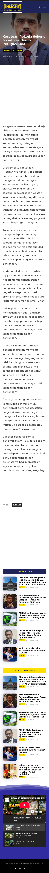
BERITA (7, 51)
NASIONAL (17, 51)
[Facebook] (15, 868)
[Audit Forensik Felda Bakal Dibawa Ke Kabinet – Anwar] (10, 654)
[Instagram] (20, 868)
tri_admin (22, 56)
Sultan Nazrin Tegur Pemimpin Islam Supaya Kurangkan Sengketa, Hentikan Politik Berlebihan (31, 769)
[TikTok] (24, 868)
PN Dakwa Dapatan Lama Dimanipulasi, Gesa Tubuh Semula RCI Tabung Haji (32, 615)
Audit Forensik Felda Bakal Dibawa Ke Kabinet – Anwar (32, 650)
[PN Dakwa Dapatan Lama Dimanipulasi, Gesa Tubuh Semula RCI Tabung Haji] (10, 619)
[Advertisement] (24, 90)
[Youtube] (33, 868)
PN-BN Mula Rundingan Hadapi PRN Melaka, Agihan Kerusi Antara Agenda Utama (31, 634)
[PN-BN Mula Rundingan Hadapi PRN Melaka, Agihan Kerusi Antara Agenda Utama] (10, 637)
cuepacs (17, 505)
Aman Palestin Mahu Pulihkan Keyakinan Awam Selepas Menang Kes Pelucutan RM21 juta (32, 598)
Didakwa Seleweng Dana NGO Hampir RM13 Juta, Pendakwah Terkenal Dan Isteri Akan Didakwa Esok (32, 581)
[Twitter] (29, 868)
